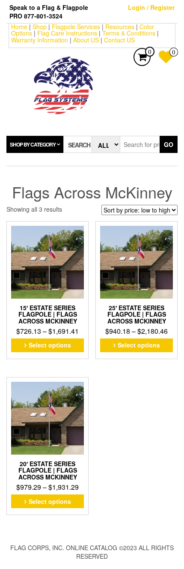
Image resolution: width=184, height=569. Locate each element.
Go (168, 144)
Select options (50, 345)
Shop (40, 26)
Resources (119, 26)
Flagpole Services (76, 26)
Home (19, 26)
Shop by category (33, 144)
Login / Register (151, 7)
